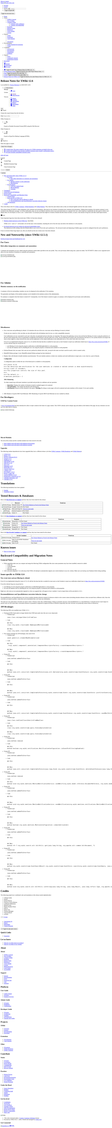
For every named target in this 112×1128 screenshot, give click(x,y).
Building (6, 1090)
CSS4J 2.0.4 (7, 454)
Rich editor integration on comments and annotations (24, 178)
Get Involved (10, 49)
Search (5, 8)
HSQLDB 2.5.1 (8, 467)
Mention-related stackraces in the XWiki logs (15, 221)
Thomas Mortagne (14, 85)
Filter (2, 116)
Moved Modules (14, 187)
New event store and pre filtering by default (21, 199)
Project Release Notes (9, 71)
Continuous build (8, 1091)
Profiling (6, 1095)
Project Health (7, 1063)
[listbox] (56, 127)
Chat (5, 982)
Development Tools (9, 1079)
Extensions (10, 37)
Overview (6, 1028)
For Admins (10, 180)
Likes (13, 105)
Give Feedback (8, 1105)
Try (5, 62)
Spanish (6, 490)
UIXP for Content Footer (16, 186)
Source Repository (9, 1088)
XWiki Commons (19, 206)
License (9, 32)
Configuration (7, 1006)
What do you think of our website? (13, 944)
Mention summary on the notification (20, 181)
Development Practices (10, 1077)
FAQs (8, 56)
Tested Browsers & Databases (11, 192)
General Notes (11, 196)
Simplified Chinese (9, 491)
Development (10, 50)
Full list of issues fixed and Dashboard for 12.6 (13, 239)
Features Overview (9, 996)
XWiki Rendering (29, 206)
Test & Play (7, 1103)
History (14, 102)
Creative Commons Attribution (27, 1118)
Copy (13, 91)
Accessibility (7, 969)
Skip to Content (5, 1)
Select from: (6, 146)
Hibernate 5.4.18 (8, 466)
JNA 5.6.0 (6, 464)
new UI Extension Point (8, 405)
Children (14, 100)
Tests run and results (28, 509)
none (6, 155)
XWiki (9, 35)
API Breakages (11, 202)
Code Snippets (11, 38)
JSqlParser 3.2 (7, 460)
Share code (7, 1112)
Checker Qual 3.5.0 (9, 469)
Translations (10, 52)
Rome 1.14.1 (7, 455)
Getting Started (8, 993)
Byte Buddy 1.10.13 (9, 472)
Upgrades (12, 189)
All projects (10, 41)
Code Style (7, 1076)
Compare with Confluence (17, 24)
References (10, 29)
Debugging (7, 1094)
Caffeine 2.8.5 (7, 470)
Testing (6, 1092)
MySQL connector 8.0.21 (10, 457)
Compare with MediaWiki (17, 25)
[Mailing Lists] (12, 1126)
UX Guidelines (8, 1080)
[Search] (9, 9)
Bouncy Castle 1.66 (9, 473)
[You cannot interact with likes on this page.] (2, 917)
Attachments (15, 101)
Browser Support (8, 1068)
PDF (5, 123)
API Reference (8, 1017)
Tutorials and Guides (9, 1018)
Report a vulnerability (9, 1111)
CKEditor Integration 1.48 (11, 478)
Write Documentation (9, 1108)
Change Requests (8, 926)
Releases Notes (11, 28)
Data (5, 73)
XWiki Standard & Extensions (15, 44)
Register (6, 5)
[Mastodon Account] (5, 1126)
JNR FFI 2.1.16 (8, 463)
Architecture (7, 1014)
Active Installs (11, 31)
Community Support (12, 58)
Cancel (7, 169)
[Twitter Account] (10, 1126)
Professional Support (12, 59)
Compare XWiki (11, 22)
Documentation (8, 977)
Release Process (8, 1074)
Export (14, 94)
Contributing (7, 1102)
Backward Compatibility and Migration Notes (16, 195)
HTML (6, 133)
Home (5, 16)
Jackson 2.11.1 (8, 458)
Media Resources (8, 966)
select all (3, 155)
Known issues (7, 193)
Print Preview (16, 95)
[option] (57, 124)
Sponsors (6, 983)
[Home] (5, 69)
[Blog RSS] (13, 1126)
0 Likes (6, 917)
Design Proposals (8, 1082)
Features (6, 1030)
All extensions (7, 1039)
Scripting (6, 1015)
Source (14, 98)
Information (15, 104)
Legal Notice (7, 968)
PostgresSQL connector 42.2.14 (12, 476)
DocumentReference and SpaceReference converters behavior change (28, 201)
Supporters (7, 936)
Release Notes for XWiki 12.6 (12, 76)
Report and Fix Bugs (9, 1109)
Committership (8, 1065)
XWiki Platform (40, 206)
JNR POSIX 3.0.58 (9, 461)
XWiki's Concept (11, 19)
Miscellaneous (14, 183)
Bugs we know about (9, 551)
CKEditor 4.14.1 (8, 479)
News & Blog (10, 21)
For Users (9, 177)
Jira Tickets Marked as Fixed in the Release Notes (36, 505)
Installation (7, 1004)
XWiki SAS (38, 1119)
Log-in (5, 7)
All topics (6, 995)
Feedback (9, 53)
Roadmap (9, 27)
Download (6, 61)
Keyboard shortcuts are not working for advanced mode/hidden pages (22, 226)
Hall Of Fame (7, 1066)
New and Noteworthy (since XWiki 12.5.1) (15, 175)
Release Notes (7, 960)
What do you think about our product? (14, 943)
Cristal (9, 46)
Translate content (8, 1106)
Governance (7, 1062)
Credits (6, 204)
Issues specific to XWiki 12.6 (14, 198)
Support (6, 976)
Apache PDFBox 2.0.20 (10, 475)
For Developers (11, 184)
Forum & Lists (7, 980)
